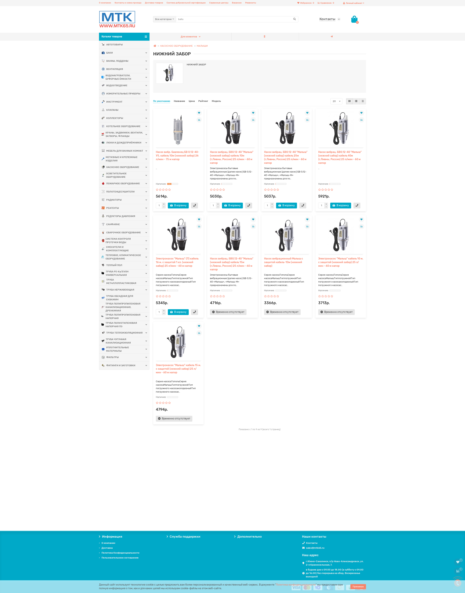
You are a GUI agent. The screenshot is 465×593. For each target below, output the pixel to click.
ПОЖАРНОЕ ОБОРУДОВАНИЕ (123, 183)
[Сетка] (349, 101)
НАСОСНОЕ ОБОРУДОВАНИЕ (122, 167)
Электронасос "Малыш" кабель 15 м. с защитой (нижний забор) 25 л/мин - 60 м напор (178, 369)
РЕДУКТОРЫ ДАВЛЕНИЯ (120, 216)
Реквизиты (250, 3)
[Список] (356, 101)
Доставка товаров (154, 3)
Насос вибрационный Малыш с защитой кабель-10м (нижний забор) (283, 262)
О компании (105, 3)
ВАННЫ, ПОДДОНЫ (117, 61)
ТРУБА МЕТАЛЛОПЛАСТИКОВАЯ (121, 281)
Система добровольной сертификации (186, 3)
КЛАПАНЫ (112, 110)
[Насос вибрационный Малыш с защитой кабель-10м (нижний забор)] (286, 236)
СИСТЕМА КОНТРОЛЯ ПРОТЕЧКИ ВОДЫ (118, 240)
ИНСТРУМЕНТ (114, 101)
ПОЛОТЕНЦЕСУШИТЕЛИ (120, 191)
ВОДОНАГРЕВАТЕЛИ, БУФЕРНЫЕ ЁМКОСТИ (118, 77)
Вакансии (237, 3)
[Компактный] (362, 101)
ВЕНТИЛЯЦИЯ (114, 69)
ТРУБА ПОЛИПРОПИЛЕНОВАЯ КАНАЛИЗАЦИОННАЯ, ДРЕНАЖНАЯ (123, 307)
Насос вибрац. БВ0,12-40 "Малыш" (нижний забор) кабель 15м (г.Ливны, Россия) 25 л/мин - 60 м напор (231, 264)
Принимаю (358, 586)
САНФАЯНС (113, 224)
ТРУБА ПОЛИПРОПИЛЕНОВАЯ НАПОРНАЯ (123, 316)
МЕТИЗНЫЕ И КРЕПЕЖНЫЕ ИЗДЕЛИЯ (122, 159)
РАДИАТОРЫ (114, 199)
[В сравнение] (199, 120)
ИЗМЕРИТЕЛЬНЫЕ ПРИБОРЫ (123, 93)
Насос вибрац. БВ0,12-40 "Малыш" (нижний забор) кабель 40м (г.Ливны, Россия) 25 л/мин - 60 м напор (340, 158)
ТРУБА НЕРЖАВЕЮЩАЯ (120, 289)
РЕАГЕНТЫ (112, 208)
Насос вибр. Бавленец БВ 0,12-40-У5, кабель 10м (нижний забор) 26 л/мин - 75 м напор (177, 156)
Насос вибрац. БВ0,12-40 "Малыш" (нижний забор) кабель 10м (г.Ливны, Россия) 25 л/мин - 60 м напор (231, 158)
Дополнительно (249, 536)
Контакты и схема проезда (128, 3)
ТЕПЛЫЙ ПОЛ (114, 265)
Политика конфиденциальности (296, 584)
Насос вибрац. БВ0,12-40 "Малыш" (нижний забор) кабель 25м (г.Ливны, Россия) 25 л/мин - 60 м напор (286, 158)
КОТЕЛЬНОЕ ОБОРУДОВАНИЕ (123, 126)
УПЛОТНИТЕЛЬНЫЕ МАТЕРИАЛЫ (117, 349)
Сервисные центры (218, 3)
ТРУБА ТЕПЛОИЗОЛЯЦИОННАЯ (124, 332)
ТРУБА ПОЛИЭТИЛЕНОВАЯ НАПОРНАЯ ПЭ (121, 325)
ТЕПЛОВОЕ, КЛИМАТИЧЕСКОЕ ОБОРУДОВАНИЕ (123, 257)
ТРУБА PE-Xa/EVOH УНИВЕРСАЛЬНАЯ (117, 273)
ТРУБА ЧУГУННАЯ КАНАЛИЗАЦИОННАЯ (118, 341)
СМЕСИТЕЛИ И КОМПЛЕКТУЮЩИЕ (117, 249)
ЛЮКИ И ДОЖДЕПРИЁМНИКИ (123, 142)
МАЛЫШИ (202, 45)
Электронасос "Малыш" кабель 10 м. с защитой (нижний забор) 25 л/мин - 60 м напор (340, 262)
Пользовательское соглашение (120, 557)
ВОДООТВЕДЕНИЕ (116, 85)
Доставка (107, 548)
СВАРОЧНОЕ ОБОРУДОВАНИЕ (123, 232)
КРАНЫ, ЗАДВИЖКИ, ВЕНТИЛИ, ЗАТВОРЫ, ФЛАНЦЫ (124, 134)
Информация (112, 536)
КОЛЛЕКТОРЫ (114, 118)
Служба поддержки (185, 536)
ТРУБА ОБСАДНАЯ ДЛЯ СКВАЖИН (119, 298)
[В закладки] (199, 113)
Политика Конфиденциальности (120, 552)
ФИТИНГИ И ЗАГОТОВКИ (120, 365)
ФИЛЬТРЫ (112, 357)
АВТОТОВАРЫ (114, 44)
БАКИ (109, 52)
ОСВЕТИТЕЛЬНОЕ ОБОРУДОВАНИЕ (116, 175)
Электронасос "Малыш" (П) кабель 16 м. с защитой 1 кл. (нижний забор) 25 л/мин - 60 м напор (177, 262)
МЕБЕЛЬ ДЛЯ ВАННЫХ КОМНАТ (124, 150)
